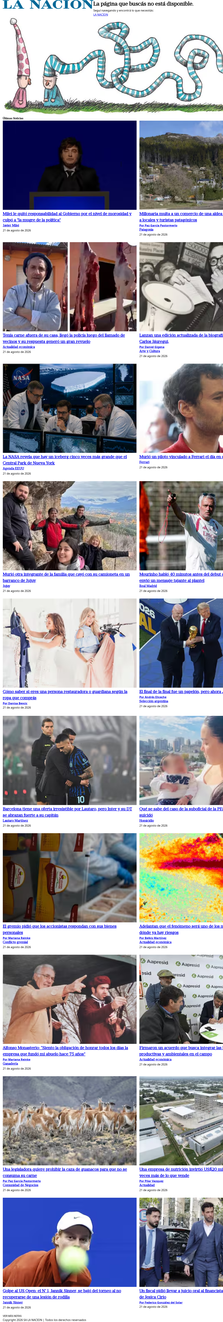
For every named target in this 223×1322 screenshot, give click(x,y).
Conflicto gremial (15, 942)
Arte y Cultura (149, 351)
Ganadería (10, 1064)
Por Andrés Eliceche (152, 697)
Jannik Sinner (13, 1302)
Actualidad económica (19, 347)
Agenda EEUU (13, 468)
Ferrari (144, 462)
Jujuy (6, 586)
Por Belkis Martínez (152, 938)
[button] (70, 166)
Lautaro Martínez (15, 821)
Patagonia (146, 230)
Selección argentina (153, 701)
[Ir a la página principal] (48, 8)
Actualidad (147, 1185)
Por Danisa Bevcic (15, 703)
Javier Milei (11, 225)
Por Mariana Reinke (16, 938)
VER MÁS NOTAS (12, 1316)
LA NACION (100, 15)
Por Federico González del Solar (161, 1302)
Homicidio (146, 821)
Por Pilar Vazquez (151, 1181)
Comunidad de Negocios (20, 1185)
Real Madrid (148, 586)
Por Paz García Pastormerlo (158, 225)
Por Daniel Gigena (151, 347)
